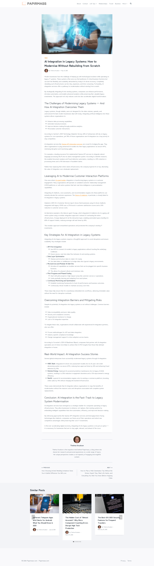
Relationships (103, 3)
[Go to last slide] (33, 517)
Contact (85, 3)
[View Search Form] (130, 3)
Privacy (123, 560)
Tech (45, 58)
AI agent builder (61, 180)
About (79, 3)
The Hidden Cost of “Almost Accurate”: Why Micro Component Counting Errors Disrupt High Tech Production (76, 522)
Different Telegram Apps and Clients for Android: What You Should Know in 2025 (43, 521)
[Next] (120, 517)
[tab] (73, 541)
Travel (111, 3)
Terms (129, 560)
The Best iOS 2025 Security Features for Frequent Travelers (109, 520)
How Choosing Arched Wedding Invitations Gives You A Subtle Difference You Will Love (57, 470)
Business (118, 3)
